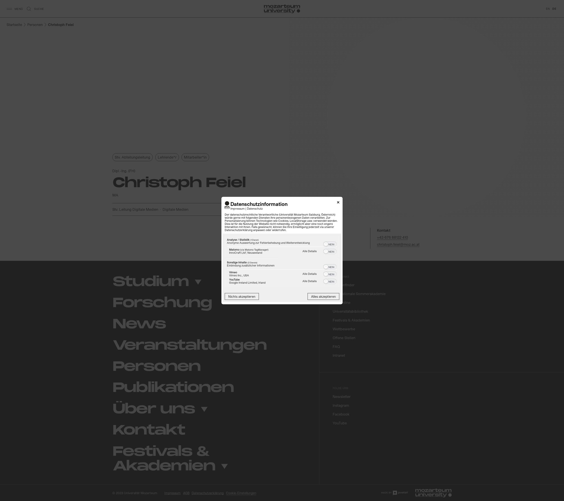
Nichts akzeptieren (241, 296)
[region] (282, 262)
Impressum (237, 208)
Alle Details (309, 251)
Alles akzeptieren (323, 296)
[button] (326, 244)
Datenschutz (255, 208)
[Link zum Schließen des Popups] (338, 203)
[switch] (330, 243)
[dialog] (282, 250)
